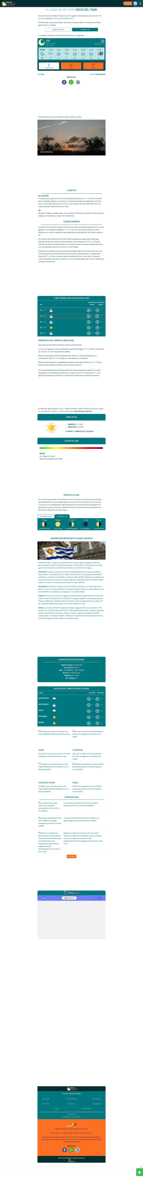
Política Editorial (79, 1133)
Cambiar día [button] (85, 29)
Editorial (77, 1117)
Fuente (97, 74)
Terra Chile (45, 1098)
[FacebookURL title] (64, 82)
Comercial (66, 1117)
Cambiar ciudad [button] (58, 29)
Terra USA (71, 1103)
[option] (49, 66)
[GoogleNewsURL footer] (77, 1149)
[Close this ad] (141, 1167)
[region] (71, 100)
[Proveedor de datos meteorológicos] (71, 1160)
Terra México (96, 1098)
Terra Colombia (71, 1098)
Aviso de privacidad (66, 1133)
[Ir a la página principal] (8, 3)
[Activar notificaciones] (131, 1172)
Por (41, 74)
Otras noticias (86, 1108)
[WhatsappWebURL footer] (71, 1149)
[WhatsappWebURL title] (71, 82)
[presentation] (101, 53)
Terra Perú (45, 1103)
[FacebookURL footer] (64, 1149)
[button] (14, 73)
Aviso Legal (54, 1133)
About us (89, 1133)
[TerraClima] (135, 3)
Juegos (56, 1108)
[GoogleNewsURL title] (77, 82)
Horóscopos (97, 1103)
